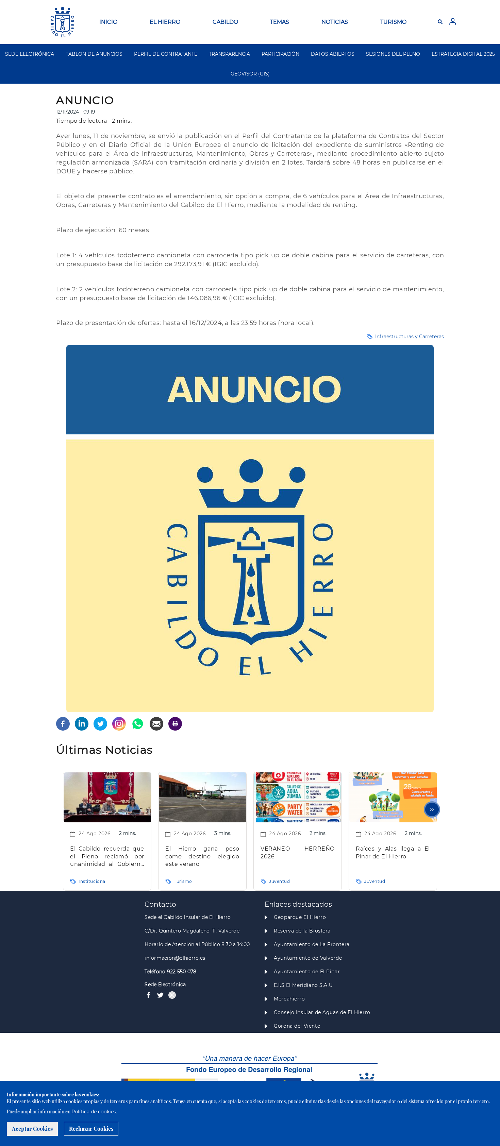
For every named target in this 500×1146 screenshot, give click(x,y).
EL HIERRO (165, 22)
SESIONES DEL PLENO (393, 54)
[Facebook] (63, 723)
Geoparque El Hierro (300, 917)
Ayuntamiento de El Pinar (307, 972)
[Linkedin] (81, 723)
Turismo (183, 881)
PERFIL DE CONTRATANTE (165, 54)
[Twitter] (100, 723)
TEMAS (279, 22)
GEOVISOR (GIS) (250, 74)
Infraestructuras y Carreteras (409, 336)
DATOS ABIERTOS (332, 54)
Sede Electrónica (165, 984)
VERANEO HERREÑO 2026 (298, 852)
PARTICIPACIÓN (280, 54)
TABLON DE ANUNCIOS (94, 54)
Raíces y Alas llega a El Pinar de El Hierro (393, 852)
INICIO (108, 22)
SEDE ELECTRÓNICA (29, 54)
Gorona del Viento (297, 1026)
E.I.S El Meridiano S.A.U (303, 985)
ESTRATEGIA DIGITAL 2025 (463, 54)
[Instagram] (119, 723)
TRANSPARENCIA (229, 54)
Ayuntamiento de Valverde (308, 958)
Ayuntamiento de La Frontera (312, 944)
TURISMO (393, 22)
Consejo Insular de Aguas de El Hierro (322, 1012)
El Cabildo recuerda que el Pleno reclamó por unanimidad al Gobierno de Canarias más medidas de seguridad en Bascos (107, 856)
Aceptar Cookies (32, 1128)
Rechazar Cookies (91, 1128)
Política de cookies (93, 1112)
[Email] (156, 723)
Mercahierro (289, 999)
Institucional (93, 881)
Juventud (279, 881)
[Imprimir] (175, 723)
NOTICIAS (334, 22)
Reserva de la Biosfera (302, 931)
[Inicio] (62, 22)
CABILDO (225, 22)
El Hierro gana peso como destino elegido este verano (202, 856)
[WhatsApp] (138, 723)
